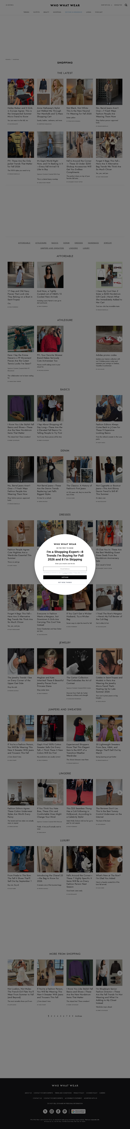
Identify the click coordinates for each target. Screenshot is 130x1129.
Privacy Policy (78, 572)
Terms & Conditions (68, 572)
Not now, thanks (65, 582)
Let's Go (65, 577)
